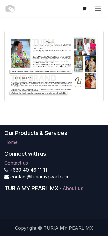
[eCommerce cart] (84, 8)
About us (73, 188)
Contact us (16, 163)
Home (11, 142)
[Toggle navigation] (98, 8)
